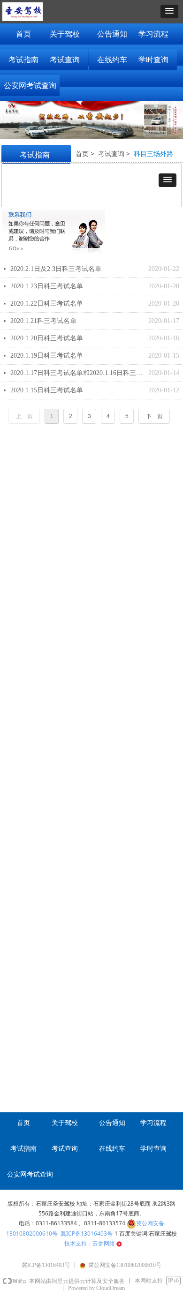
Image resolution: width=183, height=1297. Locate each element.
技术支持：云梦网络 (90, 1243)
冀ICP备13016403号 (87, 1233)
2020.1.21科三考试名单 (43, 320)
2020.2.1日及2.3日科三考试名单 (55, 268)
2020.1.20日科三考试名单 (46, 338)
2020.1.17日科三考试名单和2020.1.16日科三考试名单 (77, 372)
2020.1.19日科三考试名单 (46, 355)
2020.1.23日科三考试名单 (46, 286)
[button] (169, 11)
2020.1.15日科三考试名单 (46, 390)
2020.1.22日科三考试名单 (46, 303)
